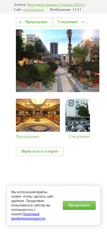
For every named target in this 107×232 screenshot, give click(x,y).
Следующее (68, 22)
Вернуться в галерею (39, 151)
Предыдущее (36, 22)
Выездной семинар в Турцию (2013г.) (56, 4)
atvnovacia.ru (33, 9)
